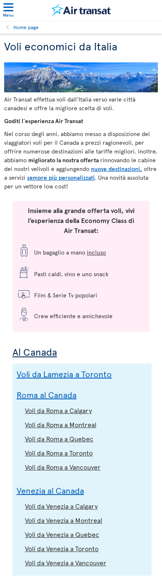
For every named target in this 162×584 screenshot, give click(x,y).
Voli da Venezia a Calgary (61, 505)
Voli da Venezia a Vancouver (65, 562)
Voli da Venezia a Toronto (61, 548)
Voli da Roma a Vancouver (63, 466)
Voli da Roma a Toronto (59, 452)
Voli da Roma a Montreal (60, 424)
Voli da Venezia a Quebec (62, 534)
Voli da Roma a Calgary (58, 410)
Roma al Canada (46, 395)
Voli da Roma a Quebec (59, 438)
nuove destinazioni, (116, 169)
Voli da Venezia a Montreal (63, 520)
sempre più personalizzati (61, 177)
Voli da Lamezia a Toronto (64, 374)
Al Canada (34, 352)
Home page (26, 27)
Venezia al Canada (50, 490)
